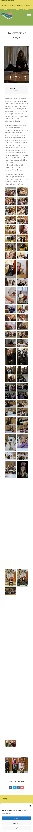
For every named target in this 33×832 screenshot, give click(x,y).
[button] (30, 805)
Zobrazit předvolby (16, 828)
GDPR (5, 799)
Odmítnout (16, 823)
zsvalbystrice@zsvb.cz (24, 5)
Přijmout (16, 818)
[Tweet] (14, 787)
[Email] (22, 787)
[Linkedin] (18, 787)
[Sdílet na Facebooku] (10, 787)
